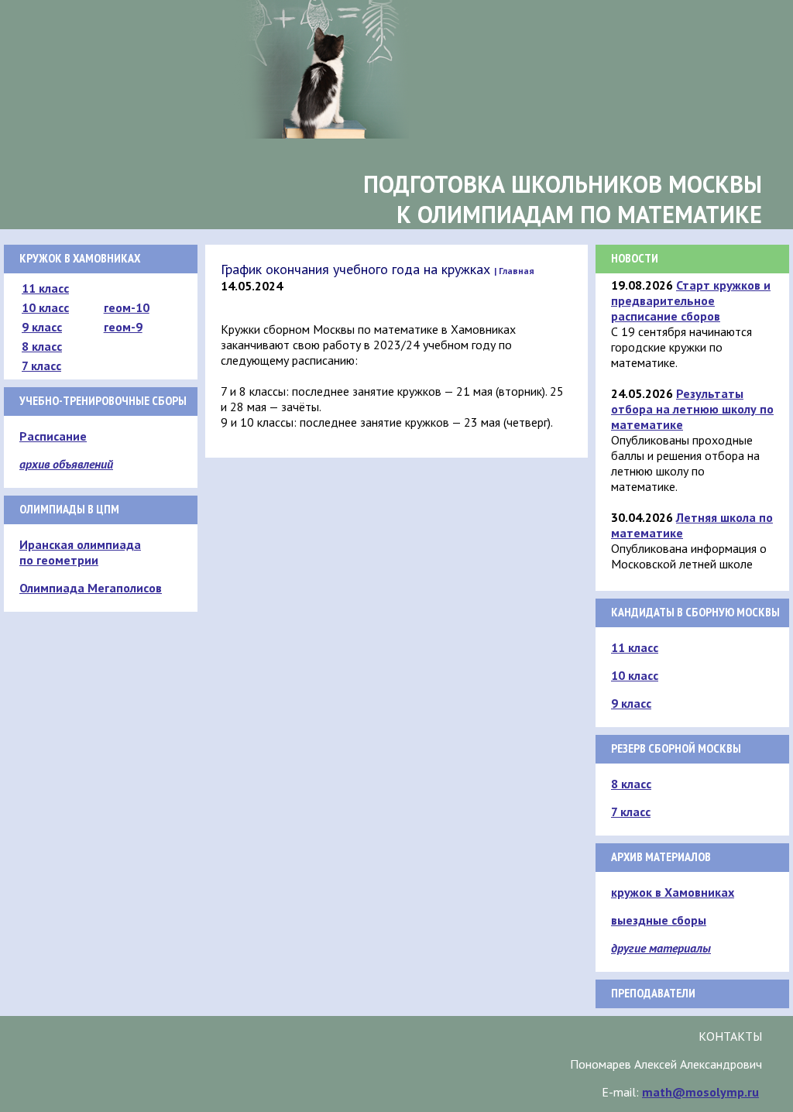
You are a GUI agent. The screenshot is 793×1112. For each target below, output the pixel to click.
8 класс (42, 346)
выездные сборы (658, 920)
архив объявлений (66, 464)
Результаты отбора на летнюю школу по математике (692, 409)
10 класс (45, 307)
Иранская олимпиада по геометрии (80, 552)
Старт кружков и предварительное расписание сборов (691, 300)
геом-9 (123, 327)
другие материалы (661, 948)
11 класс (45, 288)
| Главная (514, 270)
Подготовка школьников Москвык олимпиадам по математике (562, 199)
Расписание (53, 436)
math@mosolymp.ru (700, 1092)
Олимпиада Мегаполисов (90, 587)
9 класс (42, 327)
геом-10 (126, 307)
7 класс (41, 365)
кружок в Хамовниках (672, 892)
